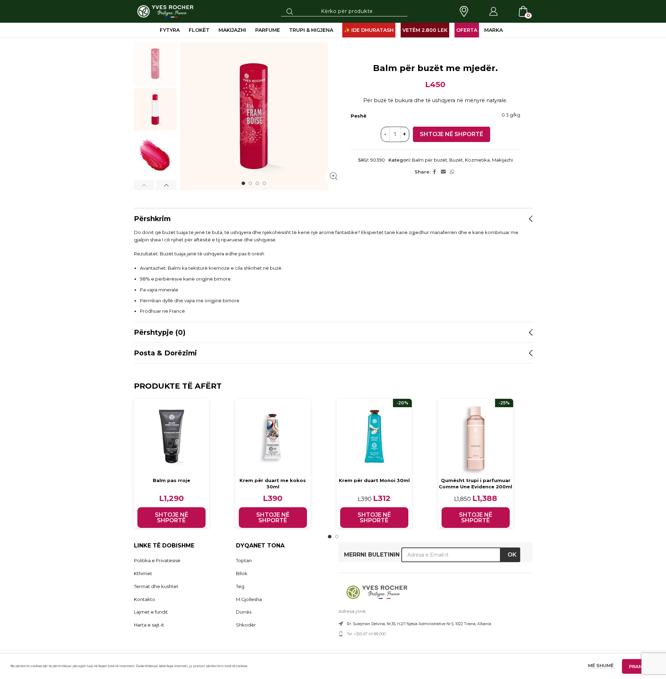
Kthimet (143, 573)
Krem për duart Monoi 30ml (374, 480)
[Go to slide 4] (264, 183)
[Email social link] (443, 172)
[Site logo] (165, 11)
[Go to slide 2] (250, 183)
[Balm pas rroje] (171, 436)
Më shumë (601, 665)
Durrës (243, 612)
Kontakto (144, 599)
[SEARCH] (290, 11)
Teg (240, 586)
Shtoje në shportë (451, 134)
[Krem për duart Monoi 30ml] (374, 436)
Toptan (244, 560)
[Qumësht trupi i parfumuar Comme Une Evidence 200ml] (475, 436)
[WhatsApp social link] (452, 172)
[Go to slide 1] (243, 183)
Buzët (456, 160)
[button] (144, 185)
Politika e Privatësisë (157, 560)
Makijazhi (502, 160)
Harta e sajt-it (149, 625)
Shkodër (246, 625)
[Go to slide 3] (257, 183)
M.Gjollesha (249, 599)
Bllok (242, 573)
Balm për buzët (429, 160)
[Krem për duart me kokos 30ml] (272, 436)
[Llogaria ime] (493, 12)
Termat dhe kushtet (156, 586)
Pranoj (639, 666)
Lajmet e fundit (151, 612)
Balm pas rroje (171, 480)
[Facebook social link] (434, 172)
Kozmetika (477, 160)
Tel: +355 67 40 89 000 (366, 634)
